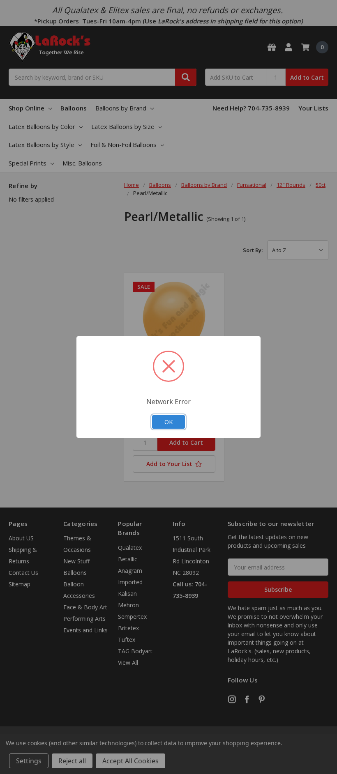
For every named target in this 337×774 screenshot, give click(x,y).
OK (168, 422)
